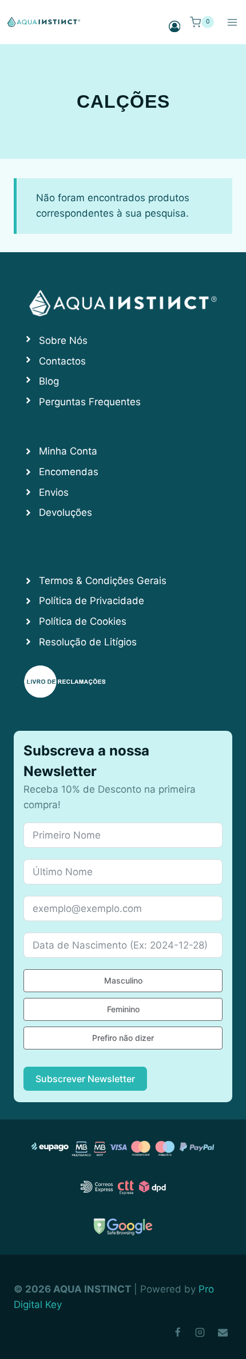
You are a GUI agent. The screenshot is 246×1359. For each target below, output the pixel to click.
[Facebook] (178, 1332)
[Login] (174, 26)
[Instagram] (200, 1332)
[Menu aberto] (232, 22)
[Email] (222, 1332)
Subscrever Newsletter (85, 1078)
